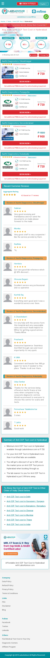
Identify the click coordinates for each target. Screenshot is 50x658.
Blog (4, 610)
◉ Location (33, 55)
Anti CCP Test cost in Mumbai (20, 515)
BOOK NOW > (25, 82)
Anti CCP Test (18, 21)
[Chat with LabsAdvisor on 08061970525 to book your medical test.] (46, 17)
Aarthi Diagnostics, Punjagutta (15, 92)
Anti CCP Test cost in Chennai (20, 510)
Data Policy (6, 581)
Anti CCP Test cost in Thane (19, 520)
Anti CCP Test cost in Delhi (18, 497)
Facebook (6, 622)
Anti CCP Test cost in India (18, 524)
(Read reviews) (32, 95)
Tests (9, 21)
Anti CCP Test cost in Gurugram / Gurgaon (25, 501)
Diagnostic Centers (10, 643)
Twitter (5, 626)
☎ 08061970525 (27, 3)
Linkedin (5, 630)
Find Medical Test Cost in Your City (16, 639)
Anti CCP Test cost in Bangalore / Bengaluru (26, 506)
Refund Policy (7, 585)
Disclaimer (6, 606)
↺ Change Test (44, 55)
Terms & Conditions (10, 593)
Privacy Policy (7, 589)
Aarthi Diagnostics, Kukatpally (15, 154)
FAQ (3, 602)
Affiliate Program (9, 647)
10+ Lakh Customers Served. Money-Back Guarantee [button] (25, 24)
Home (3, 21)
